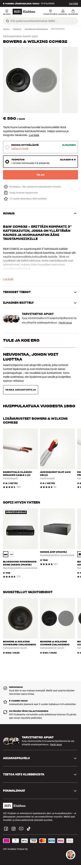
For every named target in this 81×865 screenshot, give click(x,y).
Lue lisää (73, 3)
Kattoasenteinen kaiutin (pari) (20, 36)
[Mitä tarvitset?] (70, 854)
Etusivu (6, 29)
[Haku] (7, 21)
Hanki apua (65, 322)
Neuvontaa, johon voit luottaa (30, 357)
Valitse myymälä (19, 148)
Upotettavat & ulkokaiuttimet (36, 29)
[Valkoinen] (11, 537)
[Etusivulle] (24, 12)
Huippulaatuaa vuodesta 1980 (39, 373)
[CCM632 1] (31, 80)
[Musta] (5, 537)
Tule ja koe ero (21, 340)
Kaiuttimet (17, 29)
